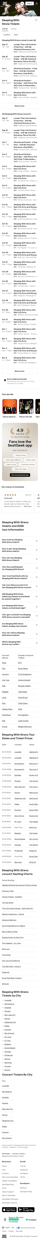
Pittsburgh (18, 851)
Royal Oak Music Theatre (12, 978)
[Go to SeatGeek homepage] (5, 3)
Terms (4, 1231)
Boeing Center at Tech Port (12, 937)
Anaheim (17, 775)
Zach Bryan (23, 697)
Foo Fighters (23, 715)
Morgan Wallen (24, 686)
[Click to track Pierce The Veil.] (30, 402)
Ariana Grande (24, 680)
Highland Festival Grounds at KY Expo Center (19, 885)
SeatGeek (6, 1154)
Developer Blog (26, 1191)
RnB (3, 686)
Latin (4, 697)
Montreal (18, 862)
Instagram (24, 1173)
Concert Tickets (18, 1154)
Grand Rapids (19, 839)
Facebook (24, 1170)
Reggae (5, 692)
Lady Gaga (22, 692)
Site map (19, 1231)
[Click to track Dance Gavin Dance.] (14, 402)
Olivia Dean (22, 703)
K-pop (4, 726)
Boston (7, 1070)
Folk (3, 703)
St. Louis (17, 822)
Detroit (7, 1059)
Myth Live (33, 827)
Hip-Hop (5, 680)
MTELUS (32, 862)
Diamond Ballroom (9, 920)
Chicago (17, 845)
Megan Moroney (25, 726)
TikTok (22, 1177)
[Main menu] (36, 3)
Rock (4, 663)
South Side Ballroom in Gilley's (13, 926)
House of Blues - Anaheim (12, 897)
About (4, 1166)
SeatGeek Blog (8, 1184)
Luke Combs (23, 721)
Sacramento (19, 764)
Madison (17, 833)
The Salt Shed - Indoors (11, 966)
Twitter (23, 1166)
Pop (3, 668)
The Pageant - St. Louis (11, 943)
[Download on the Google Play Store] (26, 1209)
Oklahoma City (20, 798)
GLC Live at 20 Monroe (11, 961)
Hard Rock (6, 715)
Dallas (16, 804)
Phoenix (17, 781)
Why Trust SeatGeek (10, 1177)
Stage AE (33, 851)
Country (5, 674)
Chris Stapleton (24, 674)
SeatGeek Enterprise (10, 1199)
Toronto (8, 1066)
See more (27, 506)
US (34, 40)
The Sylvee (33, 833)
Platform (23, 1188)
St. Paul (7, 1041)
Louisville (17, 752)
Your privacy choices (28, 1228)
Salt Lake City (19, 787)
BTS (20, 663)
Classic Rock (7, 709)
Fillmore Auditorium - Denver (13, 914)
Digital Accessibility (9, 1181)
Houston (17, 810)
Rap (3, 721)
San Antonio (19, 816)
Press (4, 1188)
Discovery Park (8, 891)
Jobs (3, 1170)
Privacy (11, 1231)
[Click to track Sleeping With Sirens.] (36, 20)
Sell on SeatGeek (8, 1195)
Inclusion (5, 1173)
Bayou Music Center (10, 932)
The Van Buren (8, 903)
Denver (17, 793)
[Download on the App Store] (9, 1209)
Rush (20, 709)
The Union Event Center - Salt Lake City (17, 908)
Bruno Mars (23, 668)
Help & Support (8, 1192)
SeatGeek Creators (9, 1203)
